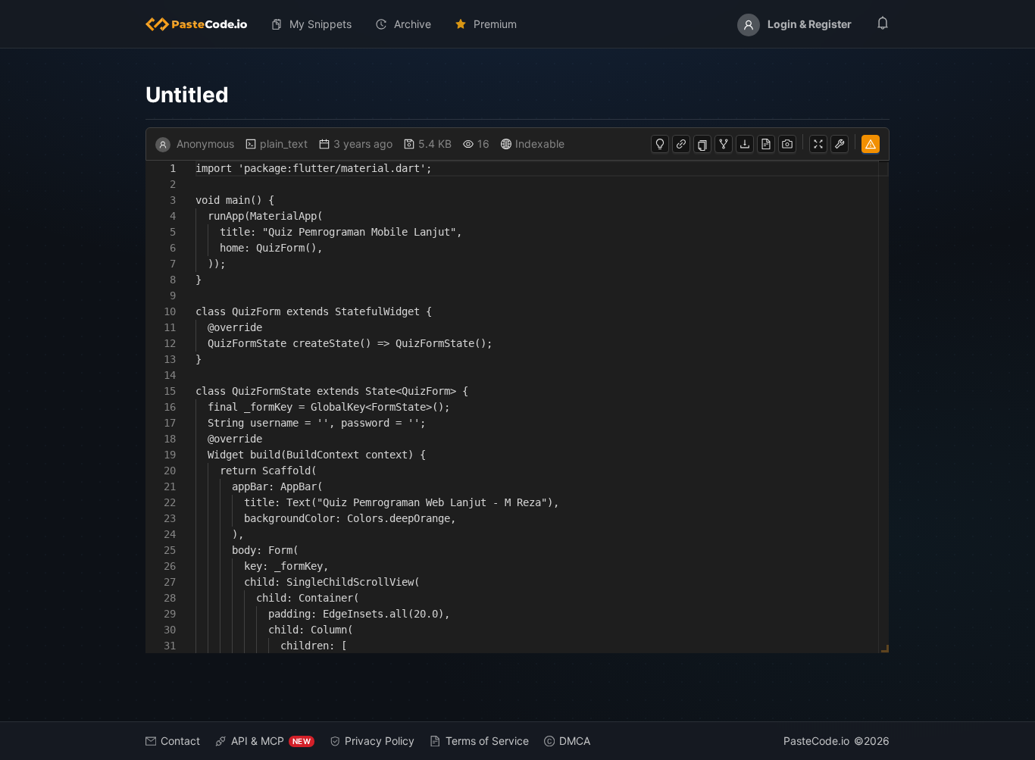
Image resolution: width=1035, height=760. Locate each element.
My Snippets (320, 23)
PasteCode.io (816, 740)
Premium (495, 23)
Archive (412, 23)
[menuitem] (202, 24)
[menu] (517, 24)
